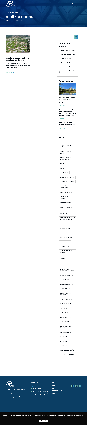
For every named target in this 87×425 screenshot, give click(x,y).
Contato (54, 393)
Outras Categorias (66, 58)
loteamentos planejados (68, 54)
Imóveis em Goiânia (66, 46)
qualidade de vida (65, 317)
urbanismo (63, 341)
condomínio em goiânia (67, 181)
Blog (12, 20)
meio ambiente (64, 279)
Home (7, 20)
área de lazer (64, 163)
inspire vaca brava (66, 228)
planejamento (64, 312)
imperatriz (63, 213)
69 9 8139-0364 (37, 388)
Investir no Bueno (66, 237)
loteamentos (64, 246)
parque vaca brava (66, 299)
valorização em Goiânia (67, 350)
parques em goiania (66, 303)
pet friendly (64, 308)
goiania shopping (65, 202)
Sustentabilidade (65, 67)
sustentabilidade (65, 332)
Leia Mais (9, 72)
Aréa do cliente (76, 4)
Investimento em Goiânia (68, 50)
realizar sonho (65, 321)
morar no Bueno (65, 288)
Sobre (53, 388)
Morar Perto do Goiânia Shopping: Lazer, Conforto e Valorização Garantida (67, 124)
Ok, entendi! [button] (43, 420)
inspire (62, 224)
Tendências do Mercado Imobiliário (67, 71)
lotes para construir (67, 275)
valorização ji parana (67, 354)
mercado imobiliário (66, 284)
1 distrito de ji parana (67, 141)
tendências (64, 336)
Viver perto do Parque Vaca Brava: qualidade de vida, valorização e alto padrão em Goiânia (67, 100)
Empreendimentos (57, 390)
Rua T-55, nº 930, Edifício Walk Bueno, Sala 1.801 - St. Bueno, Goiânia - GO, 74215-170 (40, 393)
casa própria (64, 172)
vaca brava (63, 345)
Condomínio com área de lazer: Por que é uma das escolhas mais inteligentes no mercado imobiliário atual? (67, 112)
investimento (64, 232)
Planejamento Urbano (12, 55)
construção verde (66, 192)
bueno (62, 168)
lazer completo (65, 241)
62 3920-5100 (36, 385)
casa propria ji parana (67, 177)
